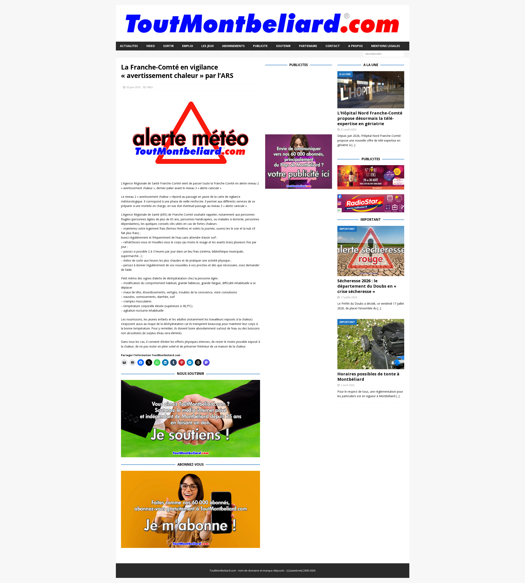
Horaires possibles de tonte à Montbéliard (368, 376)
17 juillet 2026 (349, 297)
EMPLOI (187, 46)
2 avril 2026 (347, 385)
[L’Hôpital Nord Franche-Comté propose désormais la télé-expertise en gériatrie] (370, 89)
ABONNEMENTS (233, 46)
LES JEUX (207, 46)
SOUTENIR (283, 46)
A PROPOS (355, 46)
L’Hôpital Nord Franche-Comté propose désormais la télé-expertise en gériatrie (369, 118)
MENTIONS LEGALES (385, 46)
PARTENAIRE (308, 46)
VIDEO (150, 46)
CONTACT (332, 46)
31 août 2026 (348, 129)
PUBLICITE (260, 46)
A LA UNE (370, 65)
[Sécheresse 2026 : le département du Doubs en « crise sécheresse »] (370, 251)
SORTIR (168, 46)
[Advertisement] (299, 100)
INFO (150, 87)
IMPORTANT (371, 219)
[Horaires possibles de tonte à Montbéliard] (370, 344)
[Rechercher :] (383, 54)
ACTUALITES (129, 46)
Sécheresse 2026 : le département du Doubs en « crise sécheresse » (366, 286)
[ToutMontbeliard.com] (262, 39)
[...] (353, 145)
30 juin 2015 (133, 87)
